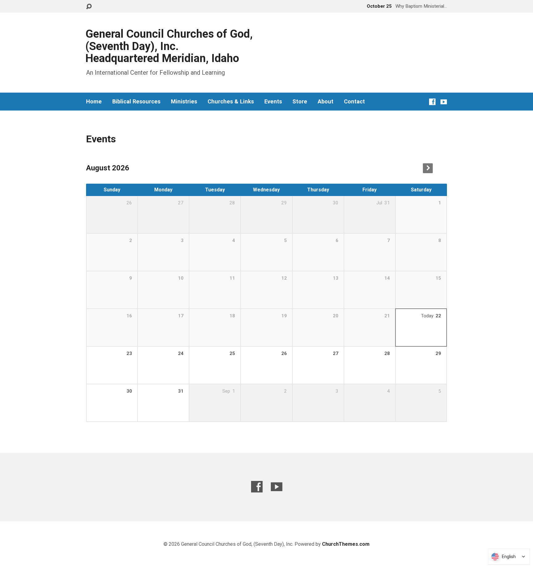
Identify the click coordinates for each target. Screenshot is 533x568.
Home (94, 101)
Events (273, 101)
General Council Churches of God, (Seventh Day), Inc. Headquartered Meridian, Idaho (169, 46)
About (325, 101)
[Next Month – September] (428, 168)
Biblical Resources (136, 101)
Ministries (184, 101)
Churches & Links (231, 101)
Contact (354, 101)
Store (299, 101)
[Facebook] (432, 101)
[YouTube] (443, 101)
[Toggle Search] (89, 7)
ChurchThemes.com (346, 544)
